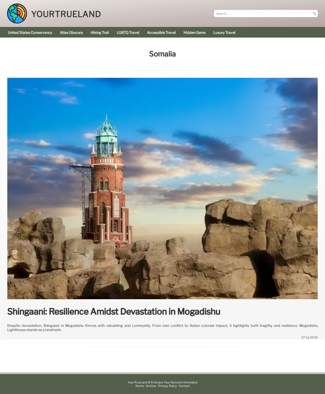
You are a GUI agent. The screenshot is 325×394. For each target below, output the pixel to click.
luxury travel (224, 32)
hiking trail (100, 32)
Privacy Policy (167, 386)
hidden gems (195, 32)
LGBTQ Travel (128, 32)
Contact (184, 386)
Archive (151, 386)
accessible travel (161, 32)
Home (140, 386)
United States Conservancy (30, 32)
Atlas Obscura (71, 32)
